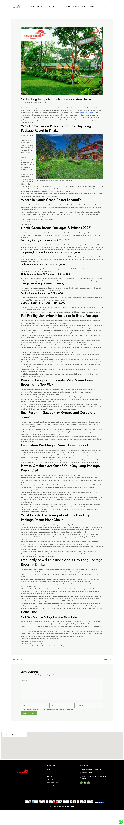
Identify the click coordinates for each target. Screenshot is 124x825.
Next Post (108, 659)
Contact (76, 7)
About (61, 7)
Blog (68, 7)
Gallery (40, 7)
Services (51, 7)
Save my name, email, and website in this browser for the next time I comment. (48, 710)
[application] (44, 7)
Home (32, 7)
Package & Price (88, 7)
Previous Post (17, 659)
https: (34, 641)
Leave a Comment (26, 103)
